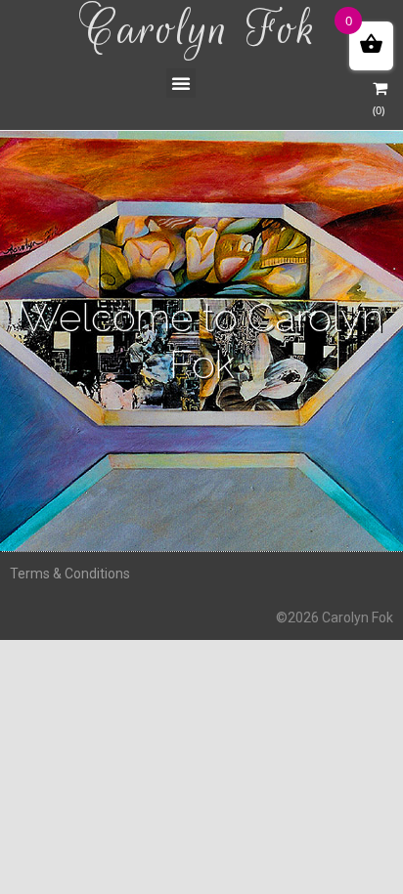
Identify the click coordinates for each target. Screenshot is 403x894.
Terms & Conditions (70, 573)
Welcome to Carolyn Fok (202, 340)
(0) (378, 110)
